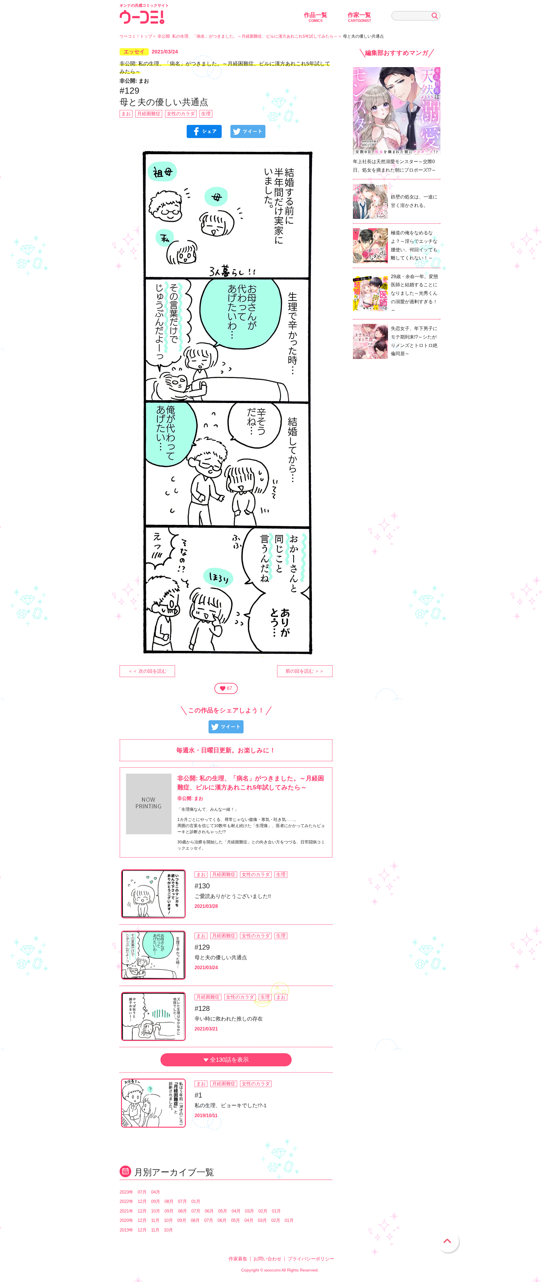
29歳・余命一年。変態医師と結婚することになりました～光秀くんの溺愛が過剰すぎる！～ (414, 293)
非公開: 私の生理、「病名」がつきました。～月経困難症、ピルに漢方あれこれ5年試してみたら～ (248, 36)
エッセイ (134, 52)
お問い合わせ (267, 1258)
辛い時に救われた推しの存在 (229, 1019)
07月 (142, 1191)
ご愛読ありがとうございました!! (233, 896)
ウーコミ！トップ (136, 36)
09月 (155, 1201)
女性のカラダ (181, 113)
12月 (142, 1201)
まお (126, 113)
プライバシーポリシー (311, 1258)
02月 (262, 1210)
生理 (206, 113)
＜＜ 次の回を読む (147, 671)
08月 (169, 1201)
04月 (155, 1191)
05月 (222, 1210)
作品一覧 (315, 17)
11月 (155, 1220)
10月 (155, 1210)
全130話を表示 (229, 1059)
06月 (209, 1210)
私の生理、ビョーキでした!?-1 (231, 1105)
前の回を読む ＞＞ (305, 671)
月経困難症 (148, 113)
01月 (195, 1201)
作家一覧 (359, 17)
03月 (249, 1210)
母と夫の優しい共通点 (221, 957)
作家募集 (238, 1258)
